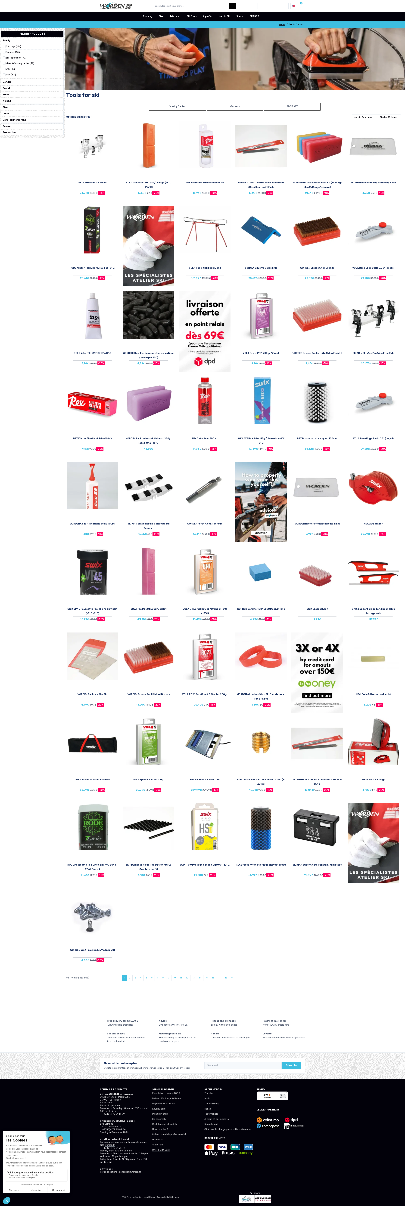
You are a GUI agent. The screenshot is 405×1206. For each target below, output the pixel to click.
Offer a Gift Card (161, 1150)
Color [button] (6, 113)
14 (200, 977)
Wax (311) (11, 74)
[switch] (283, 1096)
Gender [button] (7, 82)
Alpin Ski (207, 16)
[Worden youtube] (123, 1181)
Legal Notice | (150, 1197)
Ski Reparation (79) (16, 58)
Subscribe (291, 1065)
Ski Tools (192, 16)
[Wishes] (269, 6)
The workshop (211, 1103)
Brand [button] (6, 88)
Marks (207, 1098)
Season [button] (7, 126)
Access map (106, 1102)
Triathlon (175, 16)
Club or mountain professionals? (169, 1134)
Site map (174, 1197)
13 (193, 977)
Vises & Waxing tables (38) (20, 63)
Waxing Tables (177, 106)
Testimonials (211, 1114)
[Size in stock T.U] (92, 144)
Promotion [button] (9, 132)
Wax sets (235, 106)
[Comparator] (277, 6)
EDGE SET (292, 106)
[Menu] (286, 1093)
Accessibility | (163, 1197)
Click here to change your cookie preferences (228, 1129)
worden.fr (110, 1145)
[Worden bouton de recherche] (232, 6)
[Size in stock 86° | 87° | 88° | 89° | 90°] (261, 229)
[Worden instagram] (109, 1181)
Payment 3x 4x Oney (163, 1103)
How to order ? (160, 1129)
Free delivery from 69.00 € (166, 1093)
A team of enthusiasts (216, 1119)
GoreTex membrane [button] (14, 119)
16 (213, 977)
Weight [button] (7, 100)
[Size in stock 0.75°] (373, 229)
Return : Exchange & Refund (167, 1098)
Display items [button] (388, 117)
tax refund (157, 1144)
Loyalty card (158, 1108)
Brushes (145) (13, 52)
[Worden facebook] (116, 1181)
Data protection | (135, 1197)
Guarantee (157, 1139)
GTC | (124, 1197)
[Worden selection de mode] (285, 6)
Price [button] (6, 94)
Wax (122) (11, 69)
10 (174, 977)
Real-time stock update (165, 1124)
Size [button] (5, 107)
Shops (239, 16)
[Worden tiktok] (102, 1181)
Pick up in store (160, 1114)
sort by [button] (363, 117)
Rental (207, 1108)
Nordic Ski (224, 16)
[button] (261, 6)
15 (206, 977)
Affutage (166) (13, 46)
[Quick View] (115, 143)
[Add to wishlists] (115, 125)
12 (187, 977)
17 (219, 977)
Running (147, 16)
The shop (209, 1093)
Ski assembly (159, 1119)
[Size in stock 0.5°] (373, 400)
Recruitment (211, 1124)
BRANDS (254, 16)
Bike (161, 16)
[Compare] (115, 134)
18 (226, 977)
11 (181, 977)
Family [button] (6, 40)
